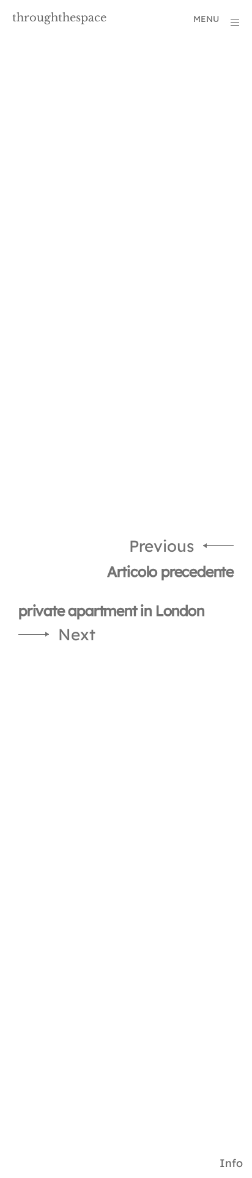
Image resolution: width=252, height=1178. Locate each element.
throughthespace (59, 17)
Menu (206, 18)
